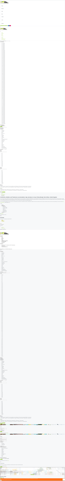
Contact (2, 16)
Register (3, 23)
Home (2, 32)
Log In (1, 431)
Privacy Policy (3, 242)
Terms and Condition (4, 241)
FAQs (2, 11)
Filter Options (2, 125)
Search (1, 126)
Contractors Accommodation (5, 240)
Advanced (2, 358)
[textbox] (3, 382)
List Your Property (2, 25)
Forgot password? (2, 430)
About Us (3, 238)
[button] (2, 41)
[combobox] (32, 83)
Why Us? (3, 8)
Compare (3, 227)
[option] (3, 44)
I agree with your (5, 458)
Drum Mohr (2, 217)
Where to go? (1, 272)
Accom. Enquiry (6, 25)
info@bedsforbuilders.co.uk (4, 246)
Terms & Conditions (7, 458)
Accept (1, 480)
